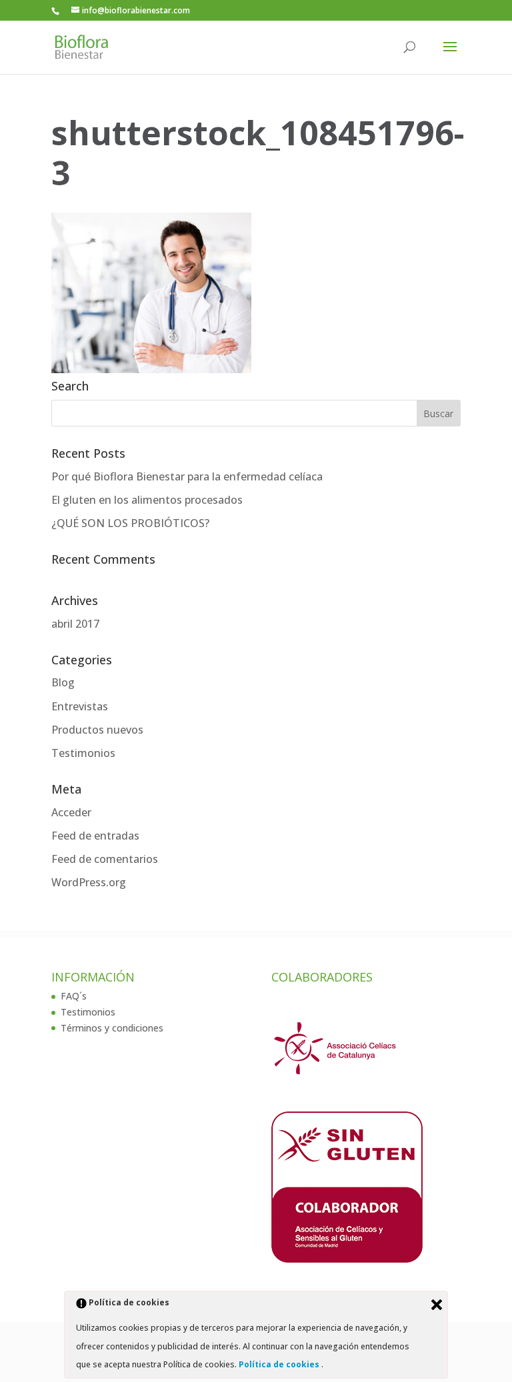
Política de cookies (280, 1364)
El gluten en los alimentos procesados (147, 499)
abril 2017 (75, 623)
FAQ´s (74, 996)
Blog (63, 682)
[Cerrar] (436, 1304)
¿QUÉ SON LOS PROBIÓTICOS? (130, 523)
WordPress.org (88, 882)
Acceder (71, 812)
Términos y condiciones (112, 1028)
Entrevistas (79, 706)
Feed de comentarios (104, 859)
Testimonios (83, 753)
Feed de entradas (95, 835)
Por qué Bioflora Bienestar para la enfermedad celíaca (187, 476)
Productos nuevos (97, 729)
